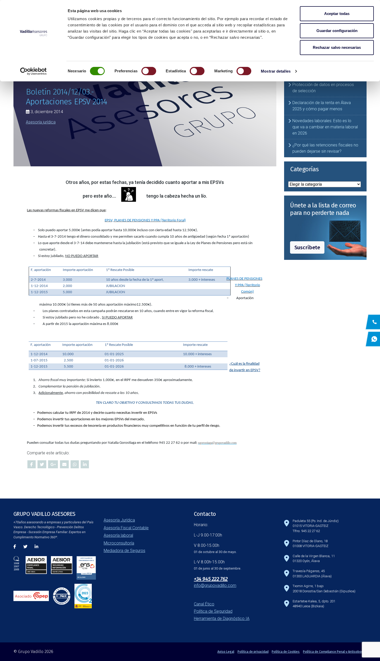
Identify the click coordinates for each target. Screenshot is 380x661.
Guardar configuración (337, 30)
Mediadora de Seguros (124, 550)
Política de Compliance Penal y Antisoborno (335, 652)
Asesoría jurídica (41, 121)
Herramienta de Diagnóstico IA (221, 618)
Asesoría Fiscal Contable (126, 527)
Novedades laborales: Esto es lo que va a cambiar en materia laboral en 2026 (325, 127)
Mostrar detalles (276, 71)
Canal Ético (204, 604)
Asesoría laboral (118, 535)
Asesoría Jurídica (119, 520)
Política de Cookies (286, 652)
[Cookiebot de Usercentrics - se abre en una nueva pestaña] (33, 71)
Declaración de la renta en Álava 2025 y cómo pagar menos (321, 105)
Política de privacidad (253, 652)
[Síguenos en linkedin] (36, 546)
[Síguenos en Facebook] (14, 546)
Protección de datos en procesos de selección (323, 87)
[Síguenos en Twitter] (25, 546)
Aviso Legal (225, 652)
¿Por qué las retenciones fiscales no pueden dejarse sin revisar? (325, 148)
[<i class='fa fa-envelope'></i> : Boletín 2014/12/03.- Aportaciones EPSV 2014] (64, 464)
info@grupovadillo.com (215, 585)
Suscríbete (307, 247)
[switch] (148, 71)
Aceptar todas (336, 13)
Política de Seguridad (213, 611)
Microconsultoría (119, 543)
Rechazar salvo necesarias (337, 47)
